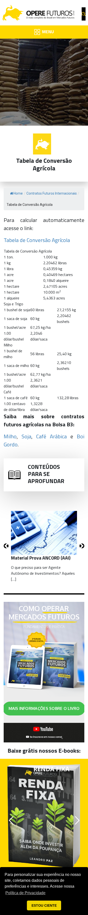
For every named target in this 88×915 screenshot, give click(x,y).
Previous (6, 545)
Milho (10, 436)
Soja (26, 436)
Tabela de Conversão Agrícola (37, 240)
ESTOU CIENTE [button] (44, 905)
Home (18, 193)
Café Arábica (51, 436)
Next (81, 545)
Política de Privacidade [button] (25, 893)
